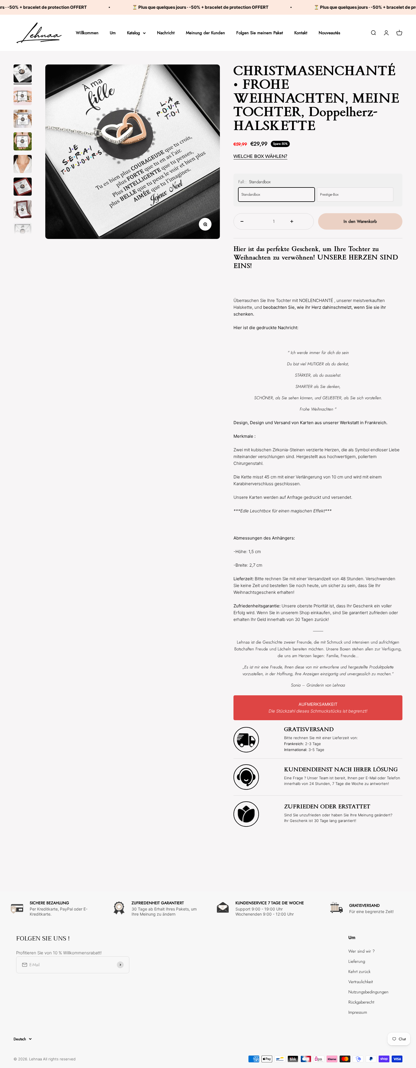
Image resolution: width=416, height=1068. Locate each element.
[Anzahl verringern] (249, 221)
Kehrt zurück (359, 971)
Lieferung (356, 961)
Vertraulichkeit (360, 982)
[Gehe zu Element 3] (23, 120)
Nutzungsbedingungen (368, 992)
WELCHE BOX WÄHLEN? (260, 156)
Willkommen (87, 33)
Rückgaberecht (361, 1002)
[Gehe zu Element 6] (23, 187)
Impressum (357, 1012)
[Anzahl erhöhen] (299, 221)
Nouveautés (329, 33)
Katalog (133, 33)
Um (113, 33)
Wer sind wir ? (361, 951)
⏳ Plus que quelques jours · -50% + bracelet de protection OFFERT (176, 7)
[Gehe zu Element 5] (23, 165)
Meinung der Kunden (205, 33)
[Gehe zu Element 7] (23, 210)
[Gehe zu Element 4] (23, 142)
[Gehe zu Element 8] (23, 233)
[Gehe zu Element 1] (23, 74)
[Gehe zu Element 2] (23, 97)
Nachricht (166, 33)
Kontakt (300, 33)
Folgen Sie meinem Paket (259, 33)
